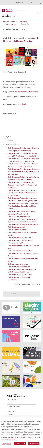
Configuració (6, 444)
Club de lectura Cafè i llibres (18, 272)
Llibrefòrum (12, 280)
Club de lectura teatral (16, 227)
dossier (25, 104)
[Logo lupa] (38, 2)
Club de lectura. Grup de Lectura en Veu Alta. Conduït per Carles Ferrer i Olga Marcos (23, 206)
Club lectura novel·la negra (18, 264)
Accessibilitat (12, 400)
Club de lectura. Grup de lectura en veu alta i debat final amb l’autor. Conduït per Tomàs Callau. (23, 192)
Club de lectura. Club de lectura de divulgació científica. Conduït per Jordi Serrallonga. (22, 184)
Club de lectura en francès (17, 230)
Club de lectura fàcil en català (19, 266)
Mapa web (11, 411)
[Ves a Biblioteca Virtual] (13, 10)
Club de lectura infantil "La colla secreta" (23, 219)
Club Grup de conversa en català (20, 251)
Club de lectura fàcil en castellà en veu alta (23, 224)
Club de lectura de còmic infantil (20, 274)
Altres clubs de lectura (11, 144)
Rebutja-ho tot (33, 444)
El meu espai (19, 2)
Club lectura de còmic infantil (19, 216)
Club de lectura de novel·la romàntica (22, 269)
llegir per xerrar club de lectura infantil (22, 222)
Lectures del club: (9, 114)
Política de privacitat (14, 406)
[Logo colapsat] (39, 12)
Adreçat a (7, 136)
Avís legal (10, 403)
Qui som (10, 414)
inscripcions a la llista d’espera (26, 92)
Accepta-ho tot (20, 444)
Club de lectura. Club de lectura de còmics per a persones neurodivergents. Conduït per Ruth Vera (23, 171)
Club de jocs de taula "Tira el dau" (20, 237)
